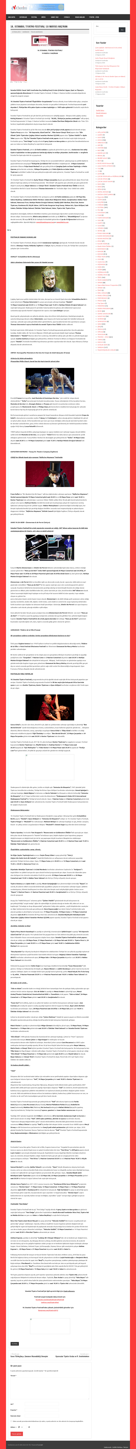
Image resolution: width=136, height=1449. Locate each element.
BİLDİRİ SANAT (102, 158)
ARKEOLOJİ (101, 142)
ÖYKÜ (99, 290)
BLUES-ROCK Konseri (105, 163)
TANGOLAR (101, 334)
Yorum (13, 1376)
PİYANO (100, 301)
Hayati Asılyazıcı (101, 113)
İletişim (126, 1447)
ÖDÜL (99, 277)
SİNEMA (100, 329)
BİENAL (100, 155)
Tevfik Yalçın (100, 110)
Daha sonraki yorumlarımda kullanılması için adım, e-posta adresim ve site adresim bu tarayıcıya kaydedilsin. (48, 1421)
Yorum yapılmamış (37, 31)
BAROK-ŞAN (102, 153)
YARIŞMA (101, 347)
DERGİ (100, 187)
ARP (99, 145)
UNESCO (100, 342)
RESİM (100, 311)
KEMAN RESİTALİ (103, 238)
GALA (99, 220)
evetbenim (25, 31)
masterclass (101, 262)
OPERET (100, 288)
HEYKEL (100, 231)
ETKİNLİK (67, 17)
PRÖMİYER (101, 306)
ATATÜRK (101, 148)
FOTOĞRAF (101, 212)
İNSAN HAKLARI (80, 17)
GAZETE (100, 223)
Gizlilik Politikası (117, 1447)
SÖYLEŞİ (100, 332)
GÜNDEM (101, 228)
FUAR (99, 215)
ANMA (100, 140)
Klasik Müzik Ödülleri (104, 246)
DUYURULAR (23, 17)
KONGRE (100, 251)
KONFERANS (102, 249)
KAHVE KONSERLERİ (104, 236)
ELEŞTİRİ (100, 202)
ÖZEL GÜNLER (102, 293)
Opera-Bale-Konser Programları (108, 285)
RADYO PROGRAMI (104, 308)
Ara (97, 26)
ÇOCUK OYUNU (103, 179)
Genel (99, 225)
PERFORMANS (102, 298)
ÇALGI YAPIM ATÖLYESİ (105, 166)
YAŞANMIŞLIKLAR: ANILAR (106, 350)
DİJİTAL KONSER (103, 192)
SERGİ (99, 324)
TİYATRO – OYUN (94, 17)
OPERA (100, 282)
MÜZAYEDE (101, 264)
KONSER (100, 254)
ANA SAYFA (11, 17)
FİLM (99, 210)
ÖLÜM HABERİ (102, 280)
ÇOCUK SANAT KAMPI (105, 181)
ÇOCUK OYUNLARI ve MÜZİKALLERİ (109, 176)
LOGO (99, 259)
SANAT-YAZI (54, 17)
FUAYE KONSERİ (103, 218)
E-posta (14, 1410)
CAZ (99, 168)
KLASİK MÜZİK (102, 244)
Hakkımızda (107, 1447)
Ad (12, 1404)
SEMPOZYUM (102, 321)
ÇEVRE (100, 174)
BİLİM (99, 161)
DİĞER (100, 189)
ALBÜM (100, 135)
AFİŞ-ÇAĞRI (101, 132)
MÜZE (99, 267)
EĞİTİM (100, 199)
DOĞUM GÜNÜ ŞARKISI (105, 194)
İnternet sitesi (15, 1416)
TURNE (100, 339)
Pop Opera (101, 303)
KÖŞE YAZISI (102, 256)
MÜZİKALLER (102, 272)
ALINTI (100, 137)
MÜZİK (43, 17)
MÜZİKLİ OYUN (103, 275)
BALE (99, 150)
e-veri (41, 1445)
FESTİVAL (34, 17)
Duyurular (101, 197)
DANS (99, 184)
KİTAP (99, 241)
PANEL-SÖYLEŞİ (103, 295)
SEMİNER (101, 319)
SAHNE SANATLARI (104, 313)
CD (98, 171)
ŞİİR (99, 326)
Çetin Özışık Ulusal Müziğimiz (105, 58)
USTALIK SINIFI (102, 345)
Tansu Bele (99, 115)
